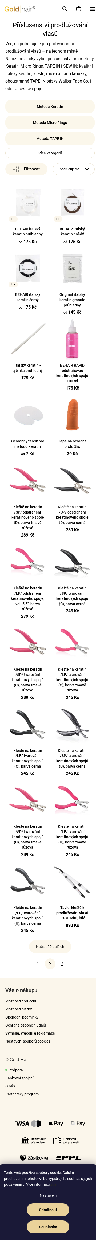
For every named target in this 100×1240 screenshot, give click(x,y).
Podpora (16, 1065)
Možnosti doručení (20, 996)
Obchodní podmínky (21, 1012)
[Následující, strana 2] (48, 959)
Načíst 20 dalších (48, 942)
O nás (10, 1081)
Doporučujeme (66, 169)
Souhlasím (48, 1227)
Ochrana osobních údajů (25, 1021)
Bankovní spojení (19, 1073)
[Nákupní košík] (78, 9)
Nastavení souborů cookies (27, 1037)
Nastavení (48, 1195)
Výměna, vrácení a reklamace (30, 1029)
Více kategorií (48, 153)
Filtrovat (25, 169)
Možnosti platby (18, 1004)
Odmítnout (48, 1210)
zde (53, 1184)
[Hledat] (64, 9)
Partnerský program (22, 1089)
